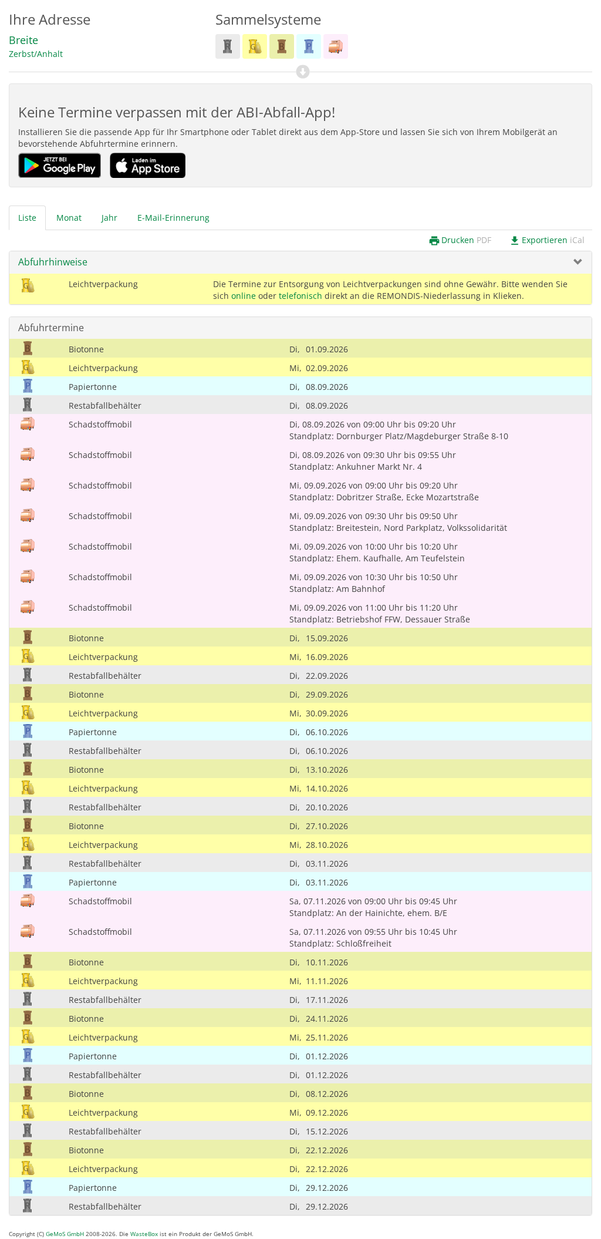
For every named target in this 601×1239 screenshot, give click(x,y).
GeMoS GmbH (65, 1234)
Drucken (459, 240)
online (243, 295)
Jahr (109, 217)
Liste (27, 217)
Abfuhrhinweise (52, 261)
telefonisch (300, 295)
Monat (69, 217)
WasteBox (144, 1234)
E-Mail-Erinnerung (173, 217)
